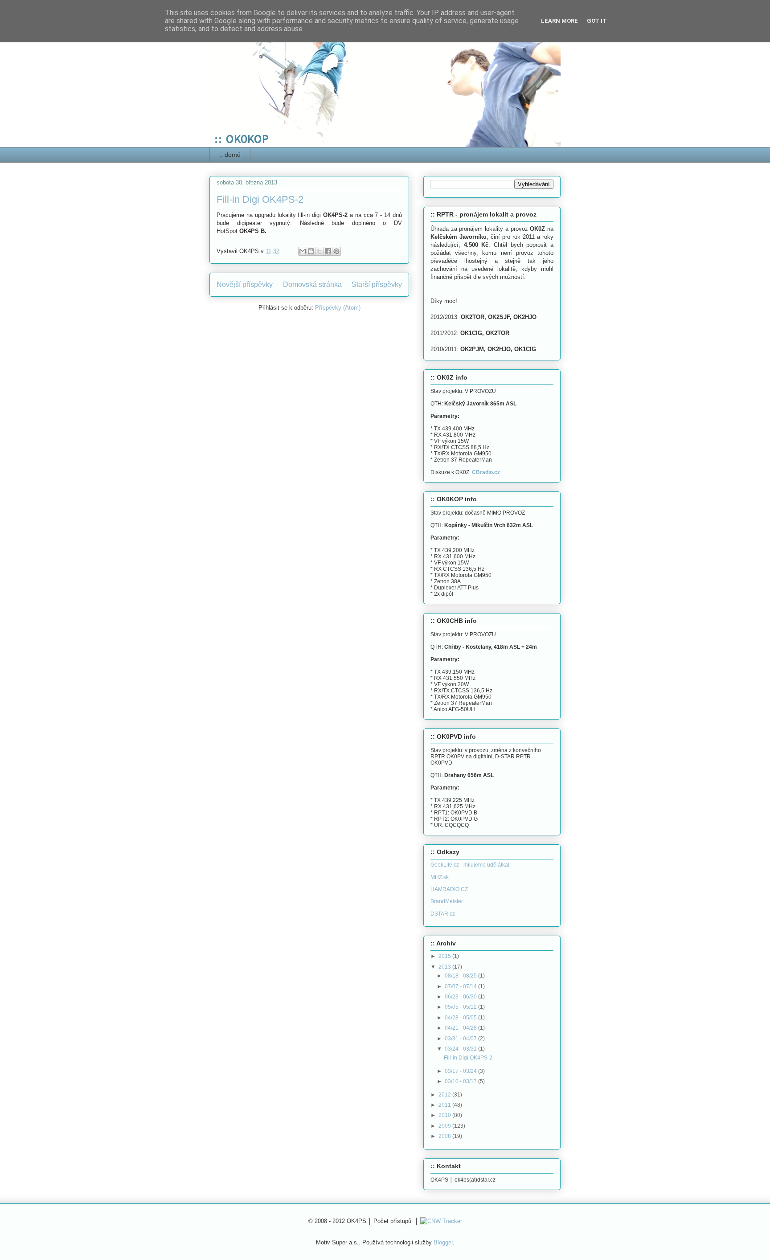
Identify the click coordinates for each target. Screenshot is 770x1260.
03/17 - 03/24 (461, 1071)
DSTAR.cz (442, 914)
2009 (445, 1126)
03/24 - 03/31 (461, 1049)
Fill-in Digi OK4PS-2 (260, 199)
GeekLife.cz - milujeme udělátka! (469, 865)
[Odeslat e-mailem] (302, 251)
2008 (445, 1136)
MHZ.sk (439, 877)
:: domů (230, 154)
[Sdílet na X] (319, 251)
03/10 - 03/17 (461, 1081)
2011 (445, 1105)
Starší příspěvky (377, 284)
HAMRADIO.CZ (449, 889)
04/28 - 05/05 (461, 1018)
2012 (445, 1095)
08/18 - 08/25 (461, 976)
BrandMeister (446, 901)
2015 (445, 956)
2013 (445, 967)
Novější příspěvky (245, 284)
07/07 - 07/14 (461, 986)
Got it (597, 20)
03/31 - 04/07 (461, 1038)
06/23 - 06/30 (461, 997)
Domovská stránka (312, 284)
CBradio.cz (486, 472)
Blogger (443, 1242)
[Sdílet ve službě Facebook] (328, 251)
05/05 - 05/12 (461, 1007)
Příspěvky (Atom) (337, 307)
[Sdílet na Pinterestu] (336, 251)
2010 (445, 1115)
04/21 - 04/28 (461, 1028)
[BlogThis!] (311, 251)
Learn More (559, 20)
